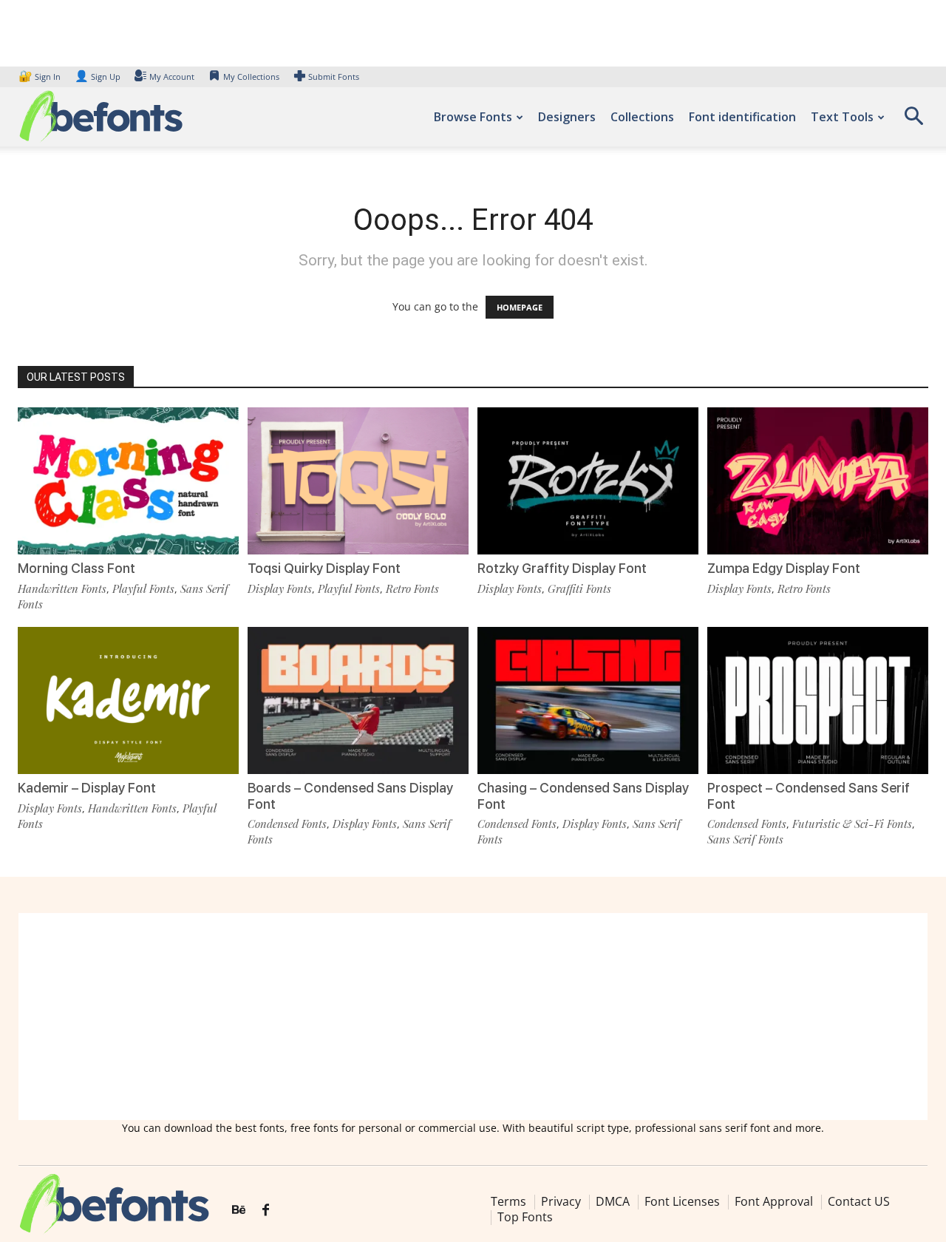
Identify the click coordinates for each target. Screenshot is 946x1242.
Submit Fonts (333, 76)
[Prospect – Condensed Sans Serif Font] (817, 700)
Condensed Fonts (287, 823)
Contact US (859, 1201)
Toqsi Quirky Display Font (324, 568)
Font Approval (774, 1201)
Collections (642, 117)
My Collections (251, 76)
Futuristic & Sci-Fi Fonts (852, 823)
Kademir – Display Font (87, 787)
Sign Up (97, 76)
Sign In (40, 76)
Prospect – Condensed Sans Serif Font (808, 796)
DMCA (613, 1201)
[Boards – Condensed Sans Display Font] (358, 700)
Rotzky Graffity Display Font (562, 568)
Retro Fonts (412, 588)
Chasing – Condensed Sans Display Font (583, 796)
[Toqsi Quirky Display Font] (358, 480)
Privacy (561, 1201)
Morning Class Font (76, 568)
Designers (567, 117)
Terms (508, 1201)
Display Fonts (280, 588)
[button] (913, 121)
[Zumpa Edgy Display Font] (817, 480)
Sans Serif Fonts (745, 839)
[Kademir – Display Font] (128, 700)
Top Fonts (525, 1217)
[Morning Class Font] (128, 480)
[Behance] (238, 1210)
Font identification (742, 117)
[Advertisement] (473, 1016)
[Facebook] (265, 1210)
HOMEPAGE (519, 307)
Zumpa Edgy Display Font (783, 568)
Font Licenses (682, 1201)
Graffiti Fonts (579, 588)
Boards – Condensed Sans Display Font (350, 796)
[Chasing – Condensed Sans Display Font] (587, 700)
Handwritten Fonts (62, 588)
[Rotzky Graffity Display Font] (587, 480)
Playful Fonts (143, 588)
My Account (171, 76)
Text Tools (842, 117)
